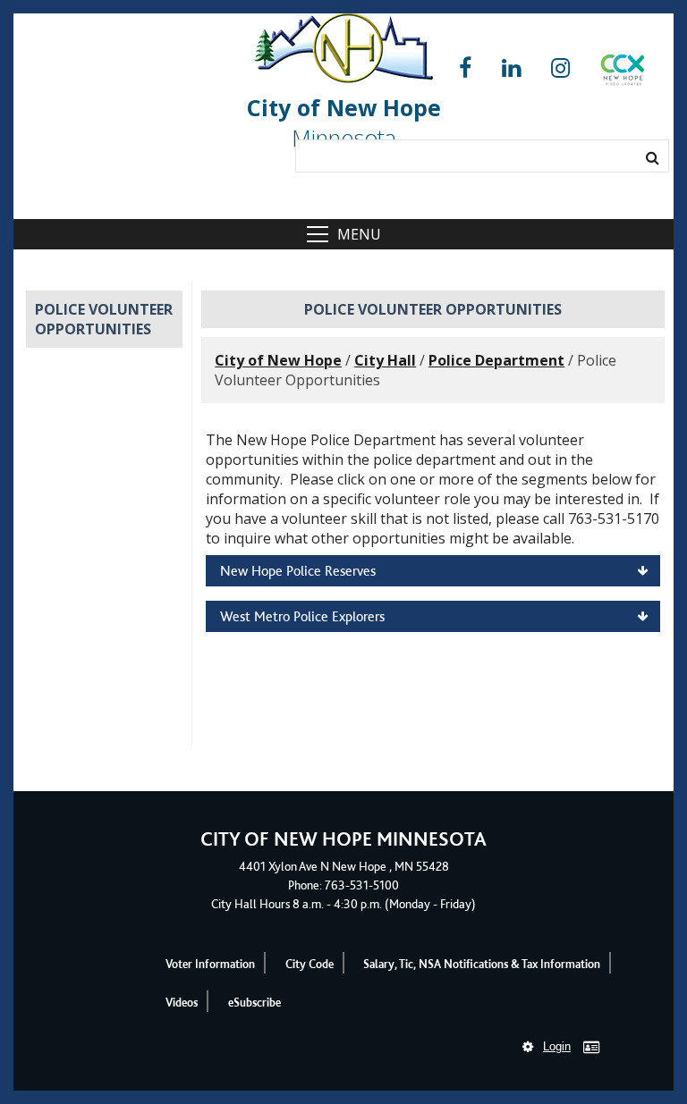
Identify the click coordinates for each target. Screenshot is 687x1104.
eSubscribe (254, 1002)
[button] (622, 73)
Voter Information (210, 964)
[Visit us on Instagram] (560, 68)
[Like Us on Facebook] (465, 68)
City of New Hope (278, 360)
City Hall (385, 360)
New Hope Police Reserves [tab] (298, 570)
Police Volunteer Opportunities (104, 319)
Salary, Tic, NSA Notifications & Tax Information (481, 964)
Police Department (496, 360)
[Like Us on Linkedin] (511, 68)
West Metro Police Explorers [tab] (302, 616)
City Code (309, 964)
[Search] (652, 157)
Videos (181, 1002)
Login (557, 1046)
